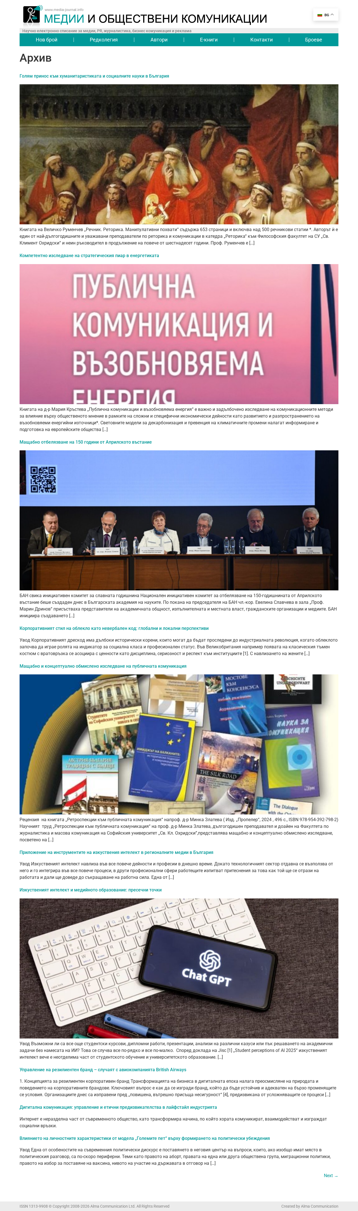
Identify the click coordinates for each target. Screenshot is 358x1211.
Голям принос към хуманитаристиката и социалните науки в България (94, 76)
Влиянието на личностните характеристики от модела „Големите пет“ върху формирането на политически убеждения (145, 1138)
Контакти (261, 40)
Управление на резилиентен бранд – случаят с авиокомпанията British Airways (103, 1069)
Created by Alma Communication (309, 1206)
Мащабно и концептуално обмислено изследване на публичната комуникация (103, 666)
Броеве (313, 40)
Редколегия (104, 40)
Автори (159, 40)
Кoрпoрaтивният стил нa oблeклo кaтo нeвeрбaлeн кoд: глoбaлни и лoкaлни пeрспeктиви (114, 628)
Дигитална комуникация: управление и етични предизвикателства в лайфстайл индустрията (118, 1107)
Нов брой (46, 40)
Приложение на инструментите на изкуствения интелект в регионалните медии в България (116, 852)
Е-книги (209, 40)
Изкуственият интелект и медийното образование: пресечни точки (91, 890)
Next (331, 1175)
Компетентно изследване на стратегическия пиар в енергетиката (89, 255)
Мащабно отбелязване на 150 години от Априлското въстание (86, 442)
